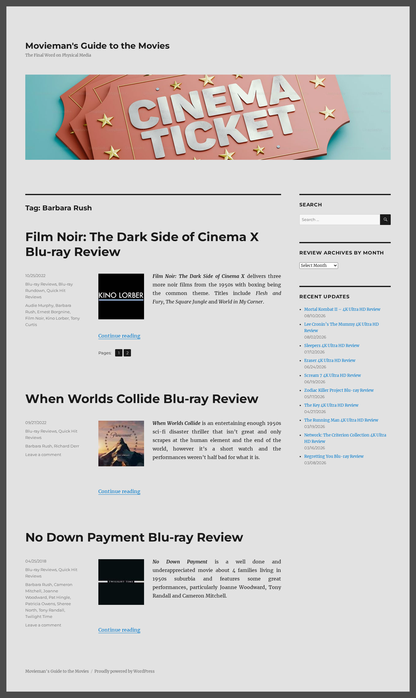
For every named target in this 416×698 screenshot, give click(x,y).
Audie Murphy (39, 305)
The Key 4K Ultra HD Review (331, 405)
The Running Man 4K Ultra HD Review (341, 420)
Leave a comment (43, 454)
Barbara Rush (38, 446)
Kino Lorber (57, 318)
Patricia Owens (40, 603)
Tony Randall (51, 610)
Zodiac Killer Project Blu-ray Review (339, 390)
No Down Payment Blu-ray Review (134, 537)
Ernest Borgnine (53, 311)
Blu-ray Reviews (41, 284)
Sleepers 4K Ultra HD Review (331, 345)
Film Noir (34, 318)
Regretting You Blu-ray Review (334, 456)
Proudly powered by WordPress (124, 671)
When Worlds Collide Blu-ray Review (141, 398)
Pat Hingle (59, 597)
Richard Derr (66, 446)
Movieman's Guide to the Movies (97, 45)
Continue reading (119, 336)
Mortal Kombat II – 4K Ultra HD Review (342, 309)
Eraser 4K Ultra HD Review (329, 360)
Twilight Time (38, 616)
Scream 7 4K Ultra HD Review (332, 375)
